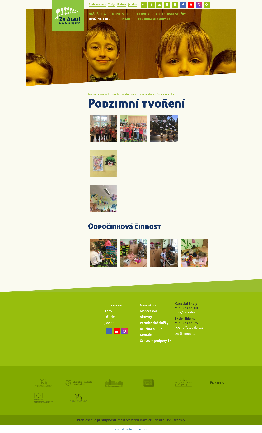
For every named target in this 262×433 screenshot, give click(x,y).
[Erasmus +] (207, 5)
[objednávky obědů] (175, 5)
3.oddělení (164, 94)
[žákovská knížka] (167, 5)
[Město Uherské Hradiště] (79, 383)
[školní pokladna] (151, 5)
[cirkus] (183, 383)
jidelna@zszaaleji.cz (189, 327)
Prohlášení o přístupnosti (96, 420)
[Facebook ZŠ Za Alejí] (183, 5)
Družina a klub (143, 94)
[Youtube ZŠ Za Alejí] (191, 5)
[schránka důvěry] (144, 5)
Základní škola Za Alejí (115, 94)
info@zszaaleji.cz (187, 312)
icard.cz (146, 420)
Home (92, 94)
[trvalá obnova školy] (148, 383)
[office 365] (159, 5)
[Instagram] (199, 5)
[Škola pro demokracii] (113, 383)
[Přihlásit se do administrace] (258, 429)
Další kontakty (185, 334)
